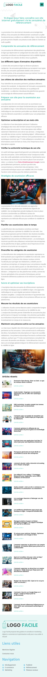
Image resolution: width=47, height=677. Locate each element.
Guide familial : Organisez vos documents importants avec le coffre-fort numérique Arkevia (27, 393)
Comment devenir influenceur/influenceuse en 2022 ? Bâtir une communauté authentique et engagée (29, 606)
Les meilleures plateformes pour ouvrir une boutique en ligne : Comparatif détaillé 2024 (28, 510)
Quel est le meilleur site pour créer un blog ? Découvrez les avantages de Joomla (28, 558)
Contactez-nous (8, 654)
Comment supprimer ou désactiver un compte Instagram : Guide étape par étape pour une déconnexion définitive (29, 570)
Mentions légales (8, 650)
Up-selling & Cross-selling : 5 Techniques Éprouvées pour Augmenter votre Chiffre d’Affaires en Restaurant (27, 476)
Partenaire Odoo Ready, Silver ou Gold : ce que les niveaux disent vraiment (29, 382)
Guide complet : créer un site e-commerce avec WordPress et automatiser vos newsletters (29, 488)
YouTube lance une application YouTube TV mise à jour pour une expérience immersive (28, 441)
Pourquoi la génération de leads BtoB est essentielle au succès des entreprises (27, 453)
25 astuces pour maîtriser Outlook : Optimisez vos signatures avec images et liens (29, 534)
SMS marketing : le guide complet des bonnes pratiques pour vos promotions (29, 405)
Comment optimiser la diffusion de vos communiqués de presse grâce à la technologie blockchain (29, 430)
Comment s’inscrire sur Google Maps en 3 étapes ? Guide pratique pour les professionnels (27, 593)
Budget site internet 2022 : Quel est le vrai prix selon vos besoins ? (29, 582)
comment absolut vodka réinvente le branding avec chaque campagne (29, 464)
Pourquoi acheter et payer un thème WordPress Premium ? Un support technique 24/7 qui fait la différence (28, 522)
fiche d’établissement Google (28, 162)
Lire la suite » (19, 386)
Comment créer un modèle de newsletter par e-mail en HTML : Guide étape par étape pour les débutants (28, 417)
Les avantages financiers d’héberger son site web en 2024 (28, 499)
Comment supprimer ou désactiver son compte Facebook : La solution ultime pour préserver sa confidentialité (29, 546)
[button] (42, 4)
